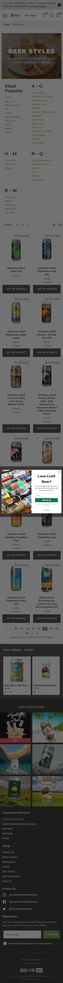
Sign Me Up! (46, 500)
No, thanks (46, 510)
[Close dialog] (59, 471)
